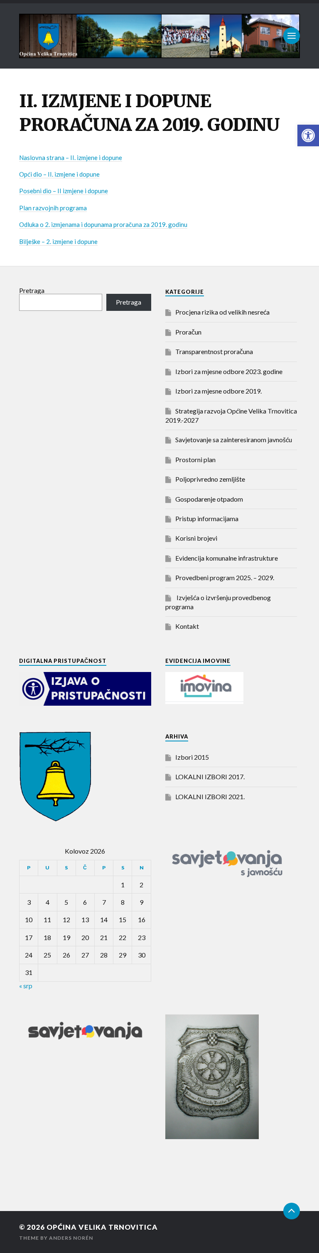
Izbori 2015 (192, 757)
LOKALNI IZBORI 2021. (210, 796)
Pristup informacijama (206, 518)
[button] (308, 135)
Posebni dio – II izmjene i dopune (63, 190)
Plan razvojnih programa (53, 208)
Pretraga (31, 290)
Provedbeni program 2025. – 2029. (224, 577)
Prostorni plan (195, 459)
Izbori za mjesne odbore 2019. (218, 391)
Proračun (188, 332)
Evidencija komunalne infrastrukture (226, 558)
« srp (25, 986)
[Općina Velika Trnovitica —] (159, 36)
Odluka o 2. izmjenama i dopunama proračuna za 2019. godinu (103, 224)
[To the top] (291, 1211)
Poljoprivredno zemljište (210, 479)
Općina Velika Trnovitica (102, 1227)
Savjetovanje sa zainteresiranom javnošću (233, 439)
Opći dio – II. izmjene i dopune (59, 174)
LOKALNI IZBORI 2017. (210, 776)
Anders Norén (71, 1238)
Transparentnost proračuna (214, 351)
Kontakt (187, 626)
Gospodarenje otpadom (209, 499)
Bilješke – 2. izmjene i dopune (58, 241)
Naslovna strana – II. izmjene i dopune (70, 157)
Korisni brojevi (196, 538)
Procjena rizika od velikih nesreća (222, 312)
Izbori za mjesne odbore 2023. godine (228, 371)
